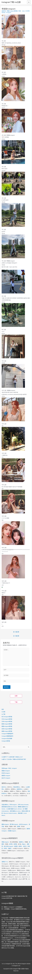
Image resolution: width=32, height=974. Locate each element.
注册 (16, 696)
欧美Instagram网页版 (7, 724)
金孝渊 (15, 844)
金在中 (24, 846)
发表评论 (4, 11)
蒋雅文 (9, 848)
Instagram (8, 12)
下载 (16, 702)
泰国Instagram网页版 (7, 731)
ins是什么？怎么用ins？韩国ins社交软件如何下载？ (14, 759)
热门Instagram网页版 (7, 716)
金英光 (20, 846)
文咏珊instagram (12, 830)
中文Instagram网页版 (7, 719)
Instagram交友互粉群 (7, 738)
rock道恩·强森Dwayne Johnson (14, 809)
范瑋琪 (18, 826)
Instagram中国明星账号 (7, 733)
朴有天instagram (6, 773)
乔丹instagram (13, 804)
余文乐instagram (23, 824)
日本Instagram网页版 (7, 721)
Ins (2, 963)
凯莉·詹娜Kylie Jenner (15, 811)
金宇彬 (11, 844)
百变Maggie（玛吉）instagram (9, 768)
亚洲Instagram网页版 (7, 728)
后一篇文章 (16, 636)
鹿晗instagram (5, 824)
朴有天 (5, 848)
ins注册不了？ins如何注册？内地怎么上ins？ (12, 757)
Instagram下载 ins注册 (11, 2)
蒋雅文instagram (6, 770)
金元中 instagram (6, 778)
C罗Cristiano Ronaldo (23, 804)
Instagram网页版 (6, 741)
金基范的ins (19, 789)
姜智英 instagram (6, 775)
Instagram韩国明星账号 (7, 736)
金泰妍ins (21, 842)
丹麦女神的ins (16, 787)
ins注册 (3, 711)
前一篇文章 (16, 632)
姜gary (24, 844)
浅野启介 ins (5, 861)
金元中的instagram (8, 846)
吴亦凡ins (4, 787)
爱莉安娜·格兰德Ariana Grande (9, 806)
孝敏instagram (5, 842)
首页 (3, 709)
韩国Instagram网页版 (12, 11)
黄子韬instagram (14, 824)
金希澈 (15, 846)
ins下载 (3, 714)
